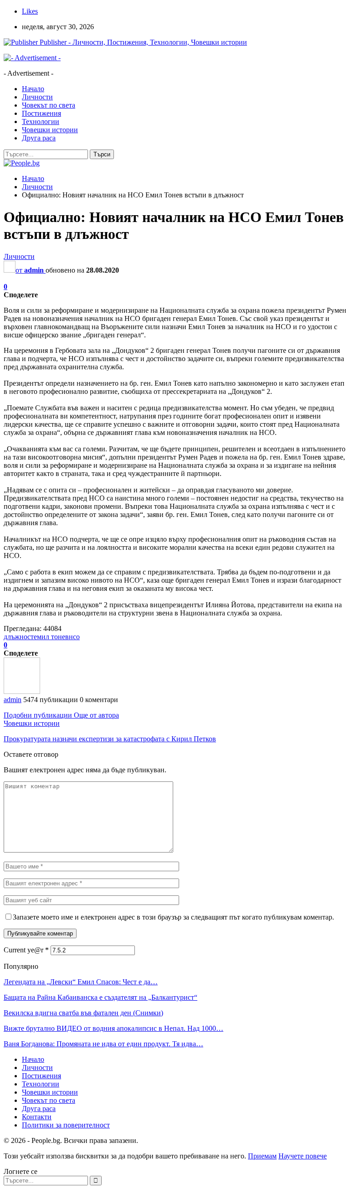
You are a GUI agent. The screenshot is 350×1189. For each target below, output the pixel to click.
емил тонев (51, 637)
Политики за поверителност (66, 1125)
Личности (37, 97)
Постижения (41, 113)
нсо (74, 637)
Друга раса (39, 138)
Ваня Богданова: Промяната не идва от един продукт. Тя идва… (103, 1044)
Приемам (262, 1156)
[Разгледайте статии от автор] (22, 691)
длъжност (19, 637)
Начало (33, 89)
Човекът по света (48, 105)
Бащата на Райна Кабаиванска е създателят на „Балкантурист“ (100, 997)
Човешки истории (50, 130)
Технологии (40, 121)
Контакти (36, 1117)
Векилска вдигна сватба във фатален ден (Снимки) (83, 1013)
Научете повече (302, 1156)
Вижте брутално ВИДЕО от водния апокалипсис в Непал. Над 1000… (113, 1028)
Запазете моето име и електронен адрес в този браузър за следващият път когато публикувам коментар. (173, 917)
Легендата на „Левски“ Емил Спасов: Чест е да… (81, 982)
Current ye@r (26, 950)
